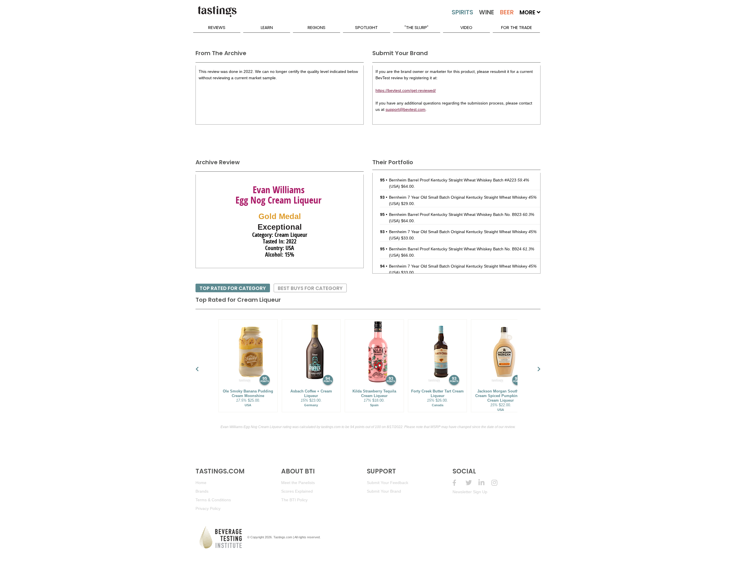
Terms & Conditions (213, 500)
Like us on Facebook (459, 482)
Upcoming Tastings (497, 482)
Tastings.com (282, 537)
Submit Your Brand (384, 491)
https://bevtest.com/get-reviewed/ (405, 90)
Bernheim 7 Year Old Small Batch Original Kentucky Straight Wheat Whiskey (462, 197)
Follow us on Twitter (471, 482)
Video (466, 27)
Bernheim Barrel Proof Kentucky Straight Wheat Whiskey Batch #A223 (459, 180)
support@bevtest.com (405, 109)
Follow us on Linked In (484, 482)
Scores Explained (297, 491)
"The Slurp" (416, 27)
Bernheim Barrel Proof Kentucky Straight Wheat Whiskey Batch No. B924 (461, 249)
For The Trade (516, 27)
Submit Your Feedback (387, 482)
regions (316, 27)
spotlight (366, 27)
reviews (216, 27)
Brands (201, 491)
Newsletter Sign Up (470, 492)
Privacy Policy (208, 508)
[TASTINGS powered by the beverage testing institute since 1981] (217, 14)
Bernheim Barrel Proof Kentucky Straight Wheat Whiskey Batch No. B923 (461, 214)
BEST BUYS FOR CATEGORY (310, 288)
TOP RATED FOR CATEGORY (233, 288)
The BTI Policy (294, 500)
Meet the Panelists (298, 482)
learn (267, 27)
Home (200, 482)
